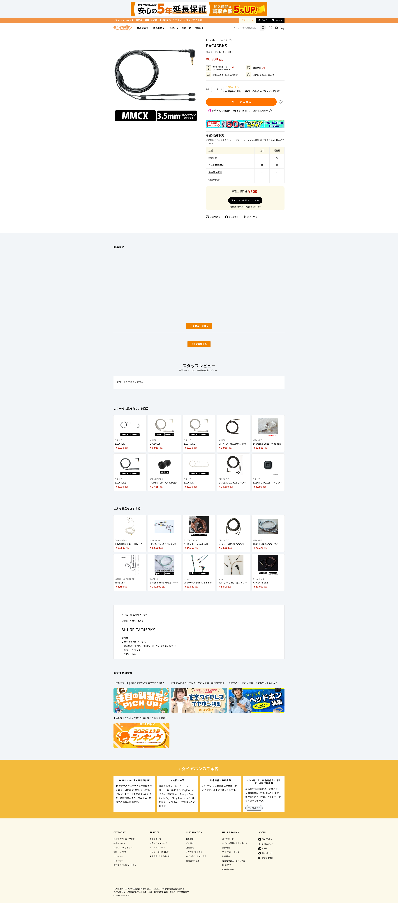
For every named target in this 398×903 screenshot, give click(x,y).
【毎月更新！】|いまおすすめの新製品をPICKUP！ (139, 683)
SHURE (210, 40)
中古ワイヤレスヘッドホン (124, 865)
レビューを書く (201, 326)
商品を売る (158, 27)
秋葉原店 (212, 157)
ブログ (264, 20)
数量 (208, 89)
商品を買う (142, 27)
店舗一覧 (186, 27)
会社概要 (190, 838)
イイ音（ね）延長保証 (159, 852)
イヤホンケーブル (225, 40)
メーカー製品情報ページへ (134, 614)
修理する (173, 27)
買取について (155, 838)
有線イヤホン (119, 843)
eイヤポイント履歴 (194, 852)
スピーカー (118, 860)
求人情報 (190, 843)
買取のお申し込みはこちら (245, 200)
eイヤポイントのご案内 (196, 856)
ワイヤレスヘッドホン (123, 847)
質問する (195, 344)
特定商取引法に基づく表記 (233, 860)
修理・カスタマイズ (158, 843)
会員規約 (226, 847)
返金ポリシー (228, 865)
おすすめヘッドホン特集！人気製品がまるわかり (253, 683)
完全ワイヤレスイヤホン (124, 838)
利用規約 (226, 856)
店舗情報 (190, 847)
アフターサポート (157, 847)
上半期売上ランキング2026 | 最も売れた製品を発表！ (140, 718)
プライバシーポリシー (231, 852)
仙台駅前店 (214, 179)
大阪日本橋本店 (216, 164)
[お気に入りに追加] (281, 102)
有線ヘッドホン (120, 852)
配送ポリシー (228, 869)
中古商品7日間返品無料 (160, 856)
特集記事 (199, 27)
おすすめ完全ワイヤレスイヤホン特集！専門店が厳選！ (199, 683)
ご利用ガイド (254, 808)
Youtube (278, 20)
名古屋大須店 (215, 172)
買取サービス (247, 20)
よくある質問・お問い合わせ (234, 843)
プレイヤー (118, 856)
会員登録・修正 (192, 860)
